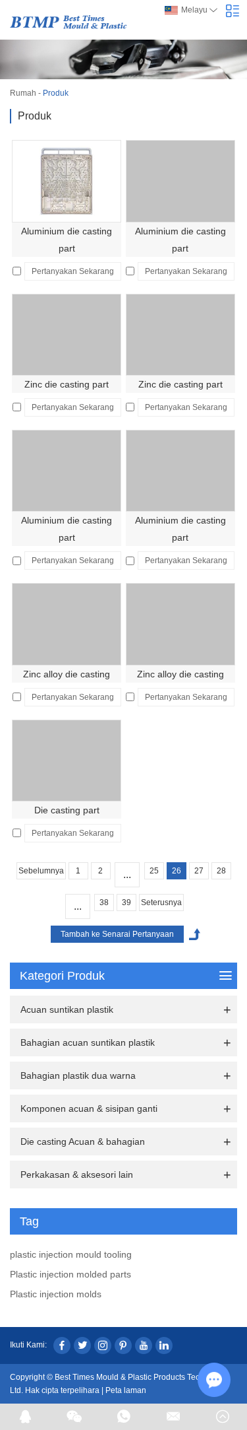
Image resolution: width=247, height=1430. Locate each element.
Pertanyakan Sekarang (73, 271)
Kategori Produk (62, 975)
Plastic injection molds (55, 1294)
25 (154, 870)
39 (126, 902)
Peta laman (125, 1390)
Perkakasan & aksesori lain (76, 1174)
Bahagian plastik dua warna (78, 1075)
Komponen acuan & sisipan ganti (88, 1108)
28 (221, 870)
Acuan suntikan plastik (66, 1009)
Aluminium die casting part (66, 240)
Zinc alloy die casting (66, 674)
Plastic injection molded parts (70, 1274)
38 (104, 902)
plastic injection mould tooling (71, 1254)
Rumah (23, 93)
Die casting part (66, 810)
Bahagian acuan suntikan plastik (87, 1042)
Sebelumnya (41, 870)
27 (199, 870)
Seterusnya (161, 902)
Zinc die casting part (66, 384)
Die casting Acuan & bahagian (82, 1141)
